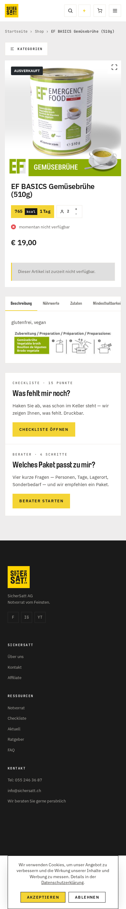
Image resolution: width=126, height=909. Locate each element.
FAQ (11, 750)
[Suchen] (70, 11)
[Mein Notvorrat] (84, 11)
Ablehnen (87, 897)
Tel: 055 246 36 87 (25, 780)
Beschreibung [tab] (21, 303)
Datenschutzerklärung (62, 882)
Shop (39, 31)
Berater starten (41, 501)
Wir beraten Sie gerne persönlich (37, 801)
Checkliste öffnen (43, 429)
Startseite (16, 31)
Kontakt (15, 667)
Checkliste (17, 718)
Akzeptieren (43, 897)
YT (40, 617)
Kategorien (30, 49)
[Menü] (115, 11)
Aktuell (14, 729)
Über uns (16, 656)
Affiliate (14, 677)
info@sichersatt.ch (24, 790)
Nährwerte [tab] (51, 303)
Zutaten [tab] (76, 303)
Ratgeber (16, 739)
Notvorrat (16, 708)
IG (26, 617)
